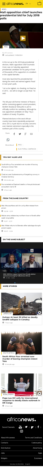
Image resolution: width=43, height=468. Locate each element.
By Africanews (7, 53)
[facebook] (38, 427)
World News (8, 395)
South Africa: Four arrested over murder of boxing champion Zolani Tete (19, 358)
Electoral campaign (27, 149)
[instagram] (22, 431)
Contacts (4, 443)
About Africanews (8, 438)
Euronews (38, 458)
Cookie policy (37, 443)
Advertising (37, 448)
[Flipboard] (32, 427)
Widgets (4, 458)
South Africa (8, 353)
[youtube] (20, 427)
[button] (23, 38)
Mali (6, 47)
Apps (40, 453)
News (4, 9)
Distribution (5, 448)
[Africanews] (15, 4)
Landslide (7, 314)
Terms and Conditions (33, 438)
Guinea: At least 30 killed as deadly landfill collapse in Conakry (20, 318)
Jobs (3, 453)
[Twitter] (26, 427)
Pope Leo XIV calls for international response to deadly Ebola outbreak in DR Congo (21, 400)
